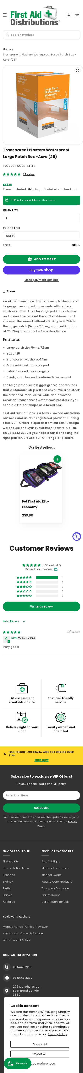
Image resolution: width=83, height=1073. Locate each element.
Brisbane (9, 875)
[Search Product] (7, 34)
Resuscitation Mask (16, 868)
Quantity (10, 210)
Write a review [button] (41, 606)
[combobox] (41, 34)
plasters (67, 438)
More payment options (42, 280)
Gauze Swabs (51, 895)
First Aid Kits (11, 861)
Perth (6, 888)
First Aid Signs (51, 861)
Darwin (7, 895)
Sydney (8, 882)
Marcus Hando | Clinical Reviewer (25, 927)
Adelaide (9, 902)
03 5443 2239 (22, 967)
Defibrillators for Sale (55, 902)
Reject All (39, 1054)
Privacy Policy (57, 1034)
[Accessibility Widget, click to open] (76, 536)
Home (7, 49)
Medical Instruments (55, 868)
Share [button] (11, 291)
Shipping (34, 189)
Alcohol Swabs (52, 875)
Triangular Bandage (55, 888)
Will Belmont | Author (17, 940)
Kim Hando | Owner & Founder (23, 933)
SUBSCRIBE (41, 808)
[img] (11, 632)
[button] (5, 15)
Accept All (39, 1044)
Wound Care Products (57, 882)
